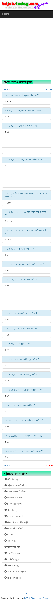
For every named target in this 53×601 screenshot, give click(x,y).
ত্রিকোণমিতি (11, 541)
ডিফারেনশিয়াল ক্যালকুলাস (16, 571)
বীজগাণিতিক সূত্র (13, 553)
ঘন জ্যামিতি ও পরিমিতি (15, 528)
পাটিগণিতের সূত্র (13, 479)
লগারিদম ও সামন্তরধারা (15, 516)
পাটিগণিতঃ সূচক (12, 510)
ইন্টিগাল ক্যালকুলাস (14, 578)
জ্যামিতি (10, 534)
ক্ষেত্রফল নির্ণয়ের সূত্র (15, 497)
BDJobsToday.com (32, 598)
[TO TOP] (27, 594)
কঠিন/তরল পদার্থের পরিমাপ (16, 491)
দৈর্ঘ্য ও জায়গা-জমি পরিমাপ (17, 485)
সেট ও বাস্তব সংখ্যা (14, 504)
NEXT (47, 89)
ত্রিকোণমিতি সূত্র (13, 547)
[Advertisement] (26, 47)
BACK (8, 89)
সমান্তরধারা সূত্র (13, 565)
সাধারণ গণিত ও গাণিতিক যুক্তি (18, 522)
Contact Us (47, 598)
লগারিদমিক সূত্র (13, 559)
